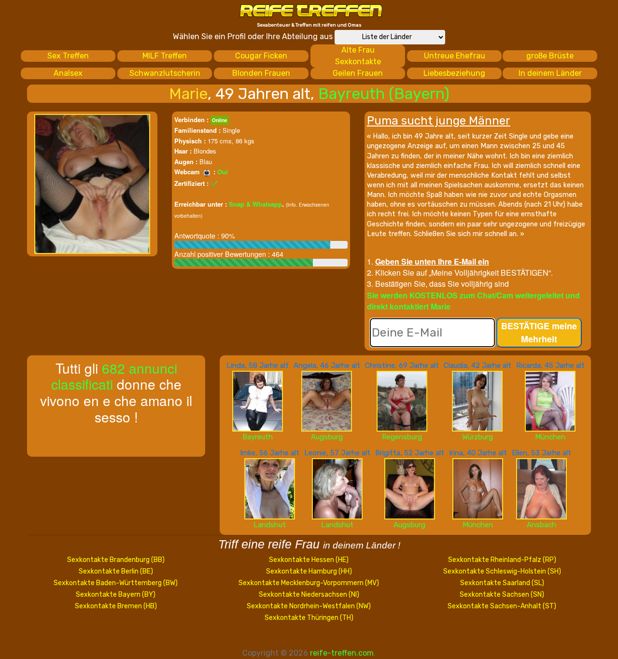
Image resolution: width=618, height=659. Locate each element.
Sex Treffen (68, 55)
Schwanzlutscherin (164, 73)
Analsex (68, 73)
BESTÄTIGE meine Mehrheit (539, 332)
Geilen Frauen (358, 73)
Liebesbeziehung (454, 73)
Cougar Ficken (261, 55)
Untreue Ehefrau (454, 55)
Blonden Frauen (261, 73)
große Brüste (550, 55)
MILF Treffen (164, 55)
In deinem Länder (550, 73)
